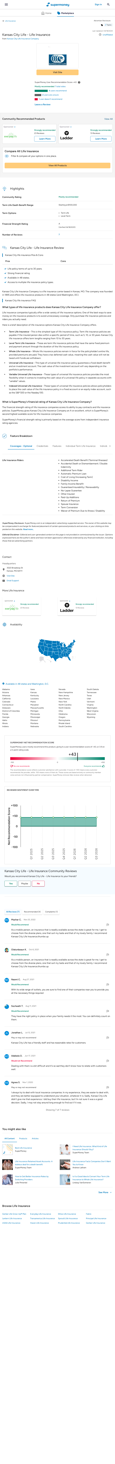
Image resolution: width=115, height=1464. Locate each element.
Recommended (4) (32, 912)
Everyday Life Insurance (40, 1214)
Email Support (13, 580)
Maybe (24, 883)
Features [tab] (57, 446)
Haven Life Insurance (39, 1223)
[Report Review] (108, 925)
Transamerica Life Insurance (42, 1218)
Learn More (45, 138)
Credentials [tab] (42, 446)
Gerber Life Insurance (95, 1223)
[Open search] (108, 4)
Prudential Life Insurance (69, 1223)
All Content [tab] (9, 1138)
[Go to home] (57, 4)
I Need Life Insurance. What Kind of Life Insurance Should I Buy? (90, 1148)
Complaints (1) (51, 912)
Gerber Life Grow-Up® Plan (14, 1214)
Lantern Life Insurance (12, 1218)
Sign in (98, 4)
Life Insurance (10, 21)
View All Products (58, 165)
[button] (108, 24)
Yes (11, 883)
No (38, 883)
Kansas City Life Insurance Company (23, 39)
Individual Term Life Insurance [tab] (81, 446)
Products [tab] (23, 1138)
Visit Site (57, 72)
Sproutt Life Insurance (68, 1218)
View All (108, 119)
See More (103, 1192)
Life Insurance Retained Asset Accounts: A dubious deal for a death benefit (33, 1163)
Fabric (88, 1214)
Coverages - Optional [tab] (21, 446)
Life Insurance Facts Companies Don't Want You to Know (92, 1163)
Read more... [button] (28, 529)
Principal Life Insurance (96, 1218)
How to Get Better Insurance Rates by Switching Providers (32, 1178)
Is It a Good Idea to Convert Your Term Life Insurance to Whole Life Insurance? (91, 1178)
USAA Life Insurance (11, 1223)
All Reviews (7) (12, 912)
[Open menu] (6, 4)
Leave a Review (42, 104)
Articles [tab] (35, 1138)
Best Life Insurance (23, 1148)
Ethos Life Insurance (67, 1214)
